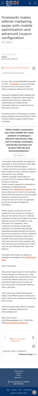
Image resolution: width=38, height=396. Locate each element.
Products (19, 373)
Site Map (14, 390)
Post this (20, 155)
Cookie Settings (28, 390)
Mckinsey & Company (23, 189)
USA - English (6, 42)
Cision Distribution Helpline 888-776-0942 (19, 383)
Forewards (14, 84)
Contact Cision (18, 371)
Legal (8, 390)
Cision (21, 393)
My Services (18, 377)
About (19, 375)
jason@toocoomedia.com (17, 323)
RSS (20, 390)
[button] (30, 3)
